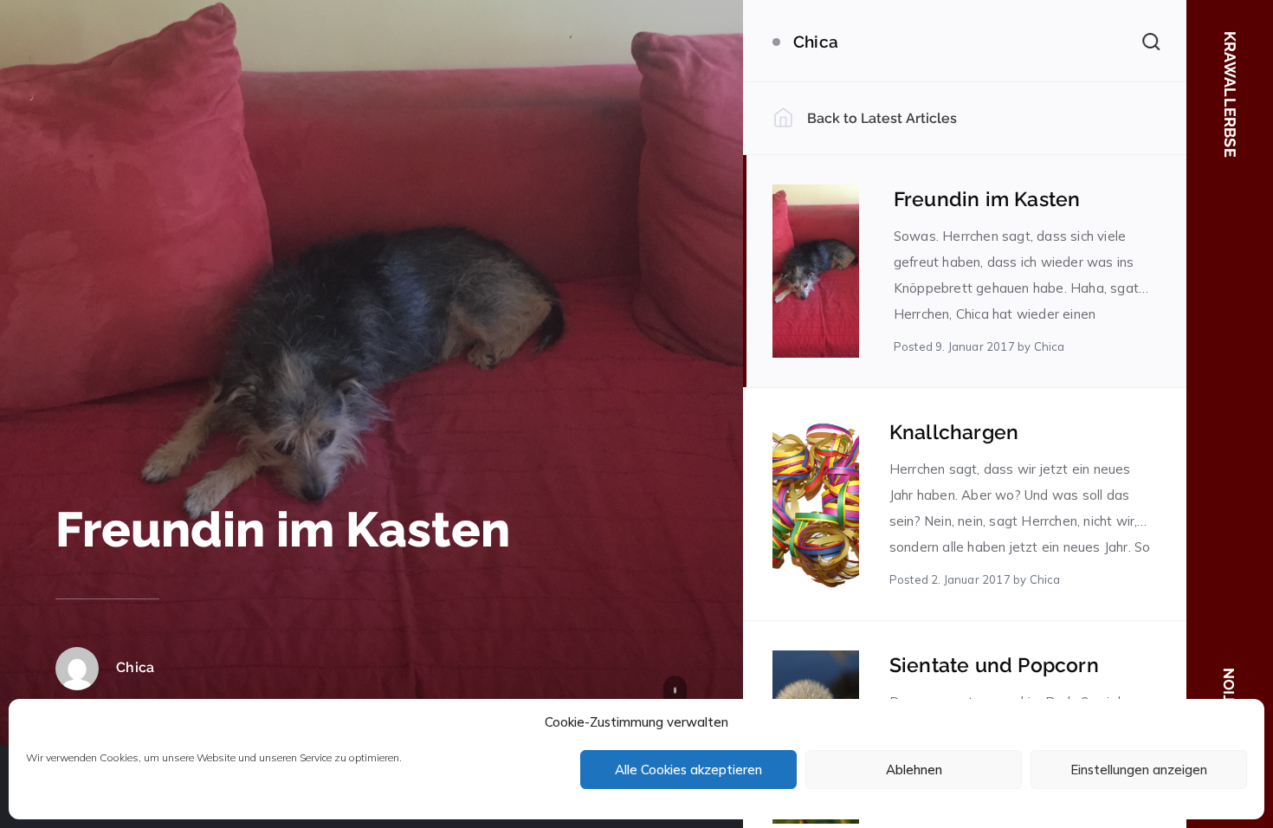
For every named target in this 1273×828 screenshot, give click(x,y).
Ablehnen (914, 769)
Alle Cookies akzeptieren (688, 769)
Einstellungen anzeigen (1138, 769)
